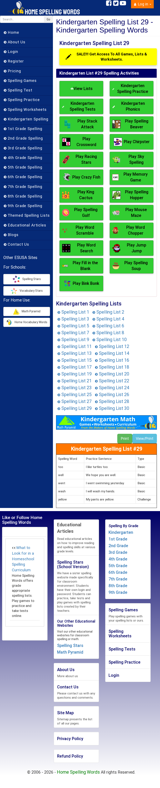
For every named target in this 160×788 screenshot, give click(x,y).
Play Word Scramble (85, 230)
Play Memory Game (136, 177)
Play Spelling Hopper (136, 195)
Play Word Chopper (135, 230)
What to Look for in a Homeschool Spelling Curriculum (23, 558)
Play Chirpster (137, 141)
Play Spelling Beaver (136, 124)
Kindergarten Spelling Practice (132, 88)
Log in (143, 4)
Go (48, 19)
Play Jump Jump (136, 248)
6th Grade (118, 572)
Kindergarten (121, 532)
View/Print (144, 438)
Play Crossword (86, 141)
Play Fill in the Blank (85, 265)
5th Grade (118, 565)
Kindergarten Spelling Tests (82, 106)
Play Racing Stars (86, 159)
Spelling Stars (70, 645)
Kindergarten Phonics (133, 106)
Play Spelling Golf (86, 212)
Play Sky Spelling (136, 159)
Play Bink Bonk (86, 283)
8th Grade (118, 585)
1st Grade (118, 539)
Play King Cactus (86, 195)
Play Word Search (86, 248)
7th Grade (118, 579)
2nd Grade (118, 545)
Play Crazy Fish (86, 177)
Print (125, 438)
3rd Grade (118, 552)
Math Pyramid (70, 652)
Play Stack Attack (87, 124)
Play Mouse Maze (136, 212)
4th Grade (118, 559)
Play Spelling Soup (136, 265)
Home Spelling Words (78, 772)
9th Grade (118, 592)
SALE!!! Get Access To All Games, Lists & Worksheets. (111, 57)
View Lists (83, 88)
